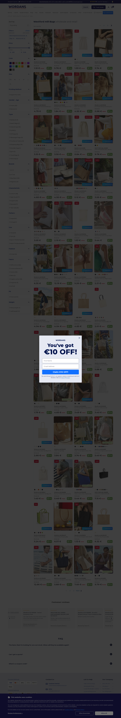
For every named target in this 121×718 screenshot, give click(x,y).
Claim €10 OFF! (60, 372)
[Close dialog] (79, 338)
